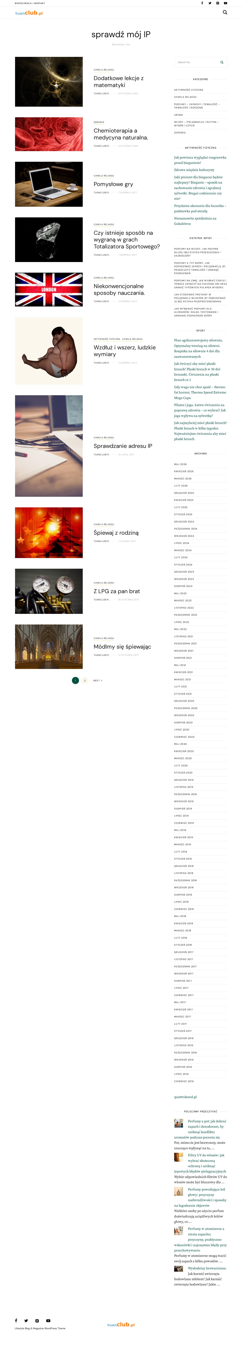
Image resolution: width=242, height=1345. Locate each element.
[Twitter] (210, 3)
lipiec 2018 (181, 901)
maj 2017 (180, 1002)
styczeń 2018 (183, 944)
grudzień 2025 (184, 492)
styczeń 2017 (183, 1030)
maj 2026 (180, 464)
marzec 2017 (182, 1016)
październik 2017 (185, 966)
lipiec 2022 (181, 622)
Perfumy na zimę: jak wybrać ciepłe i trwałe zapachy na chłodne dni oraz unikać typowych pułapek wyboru (200, 284)
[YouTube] (225, 3)
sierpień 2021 (183, 657)
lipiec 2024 (181, 543)
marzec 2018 (182, 930)
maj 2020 (180, 743)
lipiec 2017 (181, 987)
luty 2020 (181, 765)
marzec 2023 (183, 600)
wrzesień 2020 (184, 715)
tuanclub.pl (101, 93)
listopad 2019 (183, 787)
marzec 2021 (182, 679)
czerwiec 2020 (184, 736)
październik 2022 (185, 614)
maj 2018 (180, 916)
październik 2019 (185, 794)
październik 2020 (186, 708)
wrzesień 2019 (184, 801)
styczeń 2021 (183, 693)
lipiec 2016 (181, 1074)
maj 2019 (180, 830)
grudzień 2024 (184, 521)
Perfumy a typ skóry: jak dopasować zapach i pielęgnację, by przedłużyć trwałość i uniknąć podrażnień (200, 268)
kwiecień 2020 (184, 751)
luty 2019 (180, 851)
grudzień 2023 (184, 571)
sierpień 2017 (183, 980)
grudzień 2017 (183, 952)
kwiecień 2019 (183, 837)
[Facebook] (202, 3)
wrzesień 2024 (184, 536)
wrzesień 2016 (184, 1059)
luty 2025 (181, 507)
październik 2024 (186, 528)
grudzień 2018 (184, 866)
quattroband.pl (185, 1097)
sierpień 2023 (183, 586)
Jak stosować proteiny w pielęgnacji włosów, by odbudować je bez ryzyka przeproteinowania (200, 298)
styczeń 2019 (183, 858)
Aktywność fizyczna (107, 339)
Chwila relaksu (104, 69)
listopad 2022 (184, 607)
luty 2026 (181, 485)
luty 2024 (181, 557)
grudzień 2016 (184, 1038)
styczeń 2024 (183, 564)
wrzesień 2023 (184, 579)
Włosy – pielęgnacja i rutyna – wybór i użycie (196, 123)
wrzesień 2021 (183, 650)
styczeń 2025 (183, 514)
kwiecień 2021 (183, 672)
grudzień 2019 (184, 779)
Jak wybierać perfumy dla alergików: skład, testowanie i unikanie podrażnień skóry (196, 312)
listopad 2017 (183, 959)
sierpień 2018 (183, 894)
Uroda (178, 114)
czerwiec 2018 (184, 909)
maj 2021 (180, 665)
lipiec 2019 (181, 815)
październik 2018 (185, 880)
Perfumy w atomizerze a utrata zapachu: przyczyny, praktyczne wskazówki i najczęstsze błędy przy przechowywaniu (200, 1240)
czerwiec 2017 (184, 995)
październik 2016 (185, 1052)
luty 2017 (180, 1023)
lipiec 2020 (181, 729)
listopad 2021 (183, 636)
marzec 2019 (182, 844)
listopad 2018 (183, 873)
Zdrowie (99, 122)
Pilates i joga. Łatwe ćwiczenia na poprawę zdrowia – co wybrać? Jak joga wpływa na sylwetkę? (200, 410)
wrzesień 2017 (183, 973)
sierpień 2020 (183, 722)
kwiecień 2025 (184, 500)
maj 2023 (180, 593)
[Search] (222, 62)
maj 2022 (180, 629)
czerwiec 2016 (184, 1081)
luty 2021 (180, 686)
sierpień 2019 (183, 808)
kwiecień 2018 (183, 923)
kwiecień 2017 (183, 1009)
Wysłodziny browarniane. (207, 1268)
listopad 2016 (183, 1045)
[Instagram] (217, 3)
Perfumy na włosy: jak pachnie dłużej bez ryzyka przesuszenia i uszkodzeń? (197, 252)
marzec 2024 (183, 550)
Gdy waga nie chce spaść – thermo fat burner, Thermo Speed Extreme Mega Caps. (200, 392)
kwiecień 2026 (184, 471)
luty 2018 (180, 937)
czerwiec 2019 (184, 823)
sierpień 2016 (183, 1066)
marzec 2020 (183, 758)
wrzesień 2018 (184, 887)
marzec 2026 (183, 478)
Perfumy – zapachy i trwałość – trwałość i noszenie (197, 106)
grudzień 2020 (184, 700)
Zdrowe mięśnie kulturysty (194, 170)
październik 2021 (185, 643)
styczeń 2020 (183, 772)
